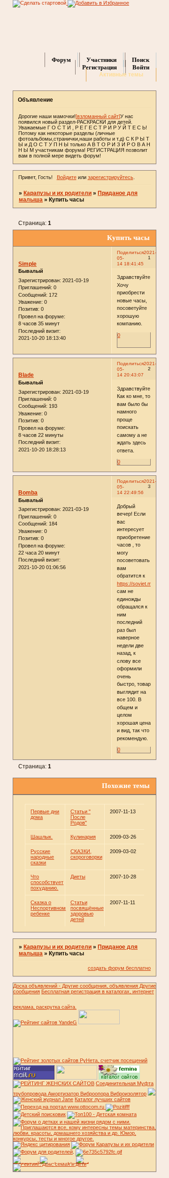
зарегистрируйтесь (110, 177)
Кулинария (83, 837)
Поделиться (130, 252)
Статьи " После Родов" (80, 817)
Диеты (77, 876)
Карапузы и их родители (57, 193)
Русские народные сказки (42, 856)
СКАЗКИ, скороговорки (86, 854)
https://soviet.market (140, 583)
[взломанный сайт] (98, 116)
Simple (27, 264)
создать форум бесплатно (119, 968)
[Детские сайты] (76, 1077)
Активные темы (121, 74)
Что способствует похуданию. (47, 882)
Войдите (67, 177)
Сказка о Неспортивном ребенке (48, 908)
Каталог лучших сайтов (103, 1099)
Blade (26, 375)
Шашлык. (42, 837)
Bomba (28, 492)
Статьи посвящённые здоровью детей (87, 911)
